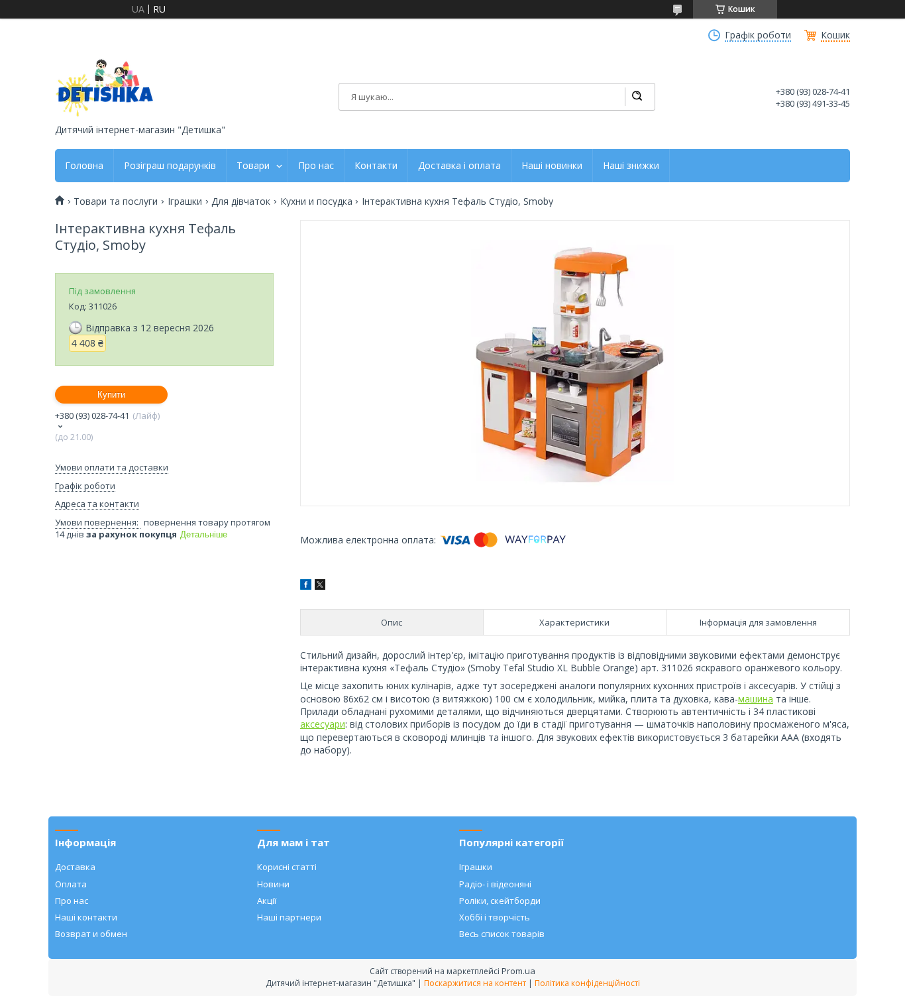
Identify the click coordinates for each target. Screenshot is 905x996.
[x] (320, 586)
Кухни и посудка (316, 201)
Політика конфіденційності (587, 983)
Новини (273, 884)
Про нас (316, 166)
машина (755, 698)
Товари (253, 166)
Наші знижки (631, 166)
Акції (266, 901)
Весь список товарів (502, 934)
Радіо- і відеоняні (495, 884)
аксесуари (322, 724)
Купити (111, 395)
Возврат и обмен (91, 934)
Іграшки (185, 201)
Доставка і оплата (459, 166)
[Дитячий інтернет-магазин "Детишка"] (104, 87)
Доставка (75, 867)
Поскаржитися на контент (475, 983)
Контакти (376, 166)
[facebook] (305, 586)
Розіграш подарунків (170, 166)
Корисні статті (287, 867)
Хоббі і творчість (494, 917)
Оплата (71, 884)
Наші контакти (86, 917)
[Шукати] (637, 96)
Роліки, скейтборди (500, 901)
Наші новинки (551, 166)
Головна (84, 166)
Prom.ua (518, 971)
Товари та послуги (116, 201)
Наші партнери (289, 917)
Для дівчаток (240, 201)
